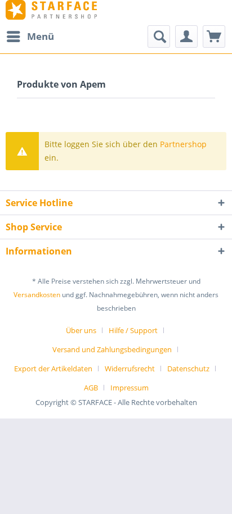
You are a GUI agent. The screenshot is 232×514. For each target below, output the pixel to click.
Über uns (81, 330)
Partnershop (183, 144)
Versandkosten (37, 294)
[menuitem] (30, 36)
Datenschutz (188, 368)
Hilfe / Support (133, 330)
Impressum (129, 388)
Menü (40, 36)
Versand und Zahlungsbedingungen (112, 349)
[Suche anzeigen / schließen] (159, 36)
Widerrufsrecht (130, 368)
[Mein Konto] (186, 36)
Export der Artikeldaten (53, 368)
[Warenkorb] (214, 36)
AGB (91, 388)
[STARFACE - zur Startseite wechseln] (51, 10)
